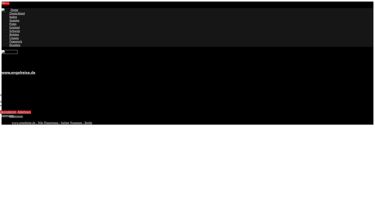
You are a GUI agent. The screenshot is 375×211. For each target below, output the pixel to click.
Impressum (6, 115)
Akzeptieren (8, 112)
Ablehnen (24, 112)
